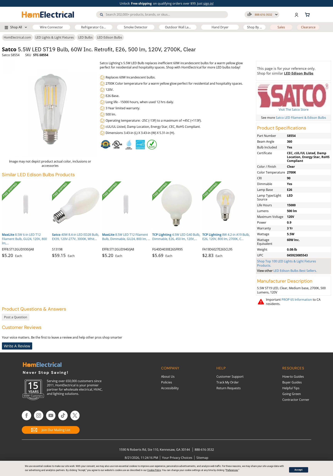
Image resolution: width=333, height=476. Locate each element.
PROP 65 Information (297, 299)
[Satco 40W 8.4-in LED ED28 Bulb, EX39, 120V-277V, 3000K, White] (76, 205)
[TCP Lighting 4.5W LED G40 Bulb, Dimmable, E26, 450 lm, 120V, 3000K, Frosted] (176, 205)
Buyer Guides (292, 382)
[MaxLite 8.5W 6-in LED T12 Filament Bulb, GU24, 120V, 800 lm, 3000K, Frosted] (26, 205)
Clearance (308, 27)
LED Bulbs (85, 37)
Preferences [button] (232, 470)
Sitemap (202, 458)
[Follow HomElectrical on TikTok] (63, 415)
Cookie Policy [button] (154, 470)
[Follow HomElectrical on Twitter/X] (75, 415)
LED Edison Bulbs (109, 37)
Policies (166, 382)
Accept (298, 469)
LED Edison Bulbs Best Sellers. (295, 271)
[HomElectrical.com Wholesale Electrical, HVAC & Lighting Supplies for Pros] (48, 14)
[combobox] (162, 14)
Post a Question (15, 317)
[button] (262, 14)
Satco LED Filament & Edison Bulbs (301, 117)
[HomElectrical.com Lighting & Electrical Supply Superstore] (42, 365)
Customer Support (230, 376)
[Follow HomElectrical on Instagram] (38, 415)
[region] (177, 143)
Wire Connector (51, 27)
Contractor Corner (295, 400)
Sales (281, 27)
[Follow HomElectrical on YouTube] (51, 415)
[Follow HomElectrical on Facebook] (26, 415)
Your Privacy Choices (177, 458)
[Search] (101, 15)
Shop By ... (254, 27)
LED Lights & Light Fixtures (54, 37)
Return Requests (228, 388)
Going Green (291, 394)
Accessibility (170, 388)
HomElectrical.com (17, 37)
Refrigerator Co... (93, 27)
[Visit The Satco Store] (293, 95)
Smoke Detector (135, 27)
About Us (168, 376)
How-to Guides (293, 376)
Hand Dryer (220, 27)
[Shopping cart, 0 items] (308, 14)
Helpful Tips (290, 388)
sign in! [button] (208, 3)
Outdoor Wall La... (178, 27)
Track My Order (227, 382)
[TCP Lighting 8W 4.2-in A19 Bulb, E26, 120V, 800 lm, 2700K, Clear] (226, 205)
